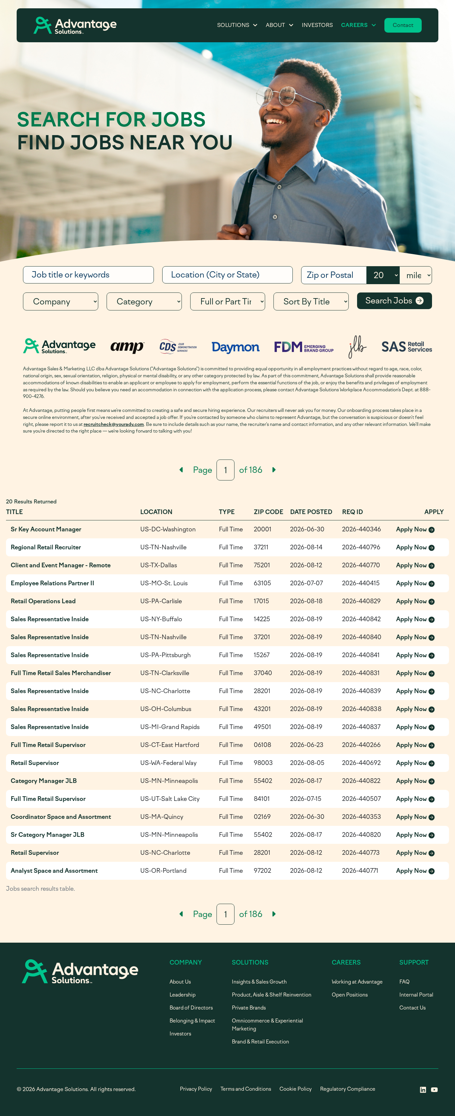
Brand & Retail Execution (260, 1042)
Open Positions (350, 995)
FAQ (404, 982)
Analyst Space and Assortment (54, 870)
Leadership (183, 995)
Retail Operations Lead (43, 601)
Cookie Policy (295, 1089)
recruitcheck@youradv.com (114, 424)
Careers (354, 25)
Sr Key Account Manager (46, 529)
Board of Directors (191, 1008)
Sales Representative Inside (50, 619)
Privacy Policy (196, 1089)
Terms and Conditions (246, 1089)
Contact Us (412, 1008)
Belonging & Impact (192, 1021)
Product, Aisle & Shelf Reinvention (271, 995)
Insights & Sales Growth (259, 982)
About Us (180, 982)
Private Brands (249, 1008)
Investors (317, 25)
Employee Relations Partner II (52, 583)
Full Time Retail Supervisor (48, 745)
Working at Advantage (357, 982)
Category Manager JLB (44, 781)
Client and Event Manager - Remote (61, 565)
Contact (403, 25)
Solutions (233, 25)
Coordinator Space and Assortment (61, 817)
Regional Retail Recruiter (46, 547)
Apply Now (420, 530)
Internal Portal (416, 995)
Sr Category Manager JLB (48, 834)
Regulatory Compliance (347, 1089)
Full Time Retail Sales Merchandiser (61, 673)
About (275, 25)
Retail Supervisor (35, 763)
